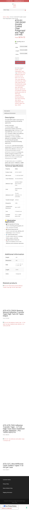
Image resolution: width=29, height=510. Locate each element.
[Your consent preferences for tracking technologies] (26, 507)
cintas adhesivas (21, 79)
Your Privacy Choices (10, 506)
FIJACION (17, 89)
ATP (19, 77)
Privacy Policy (6, 484)
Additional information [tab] (9, 113)
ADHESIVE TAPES (21, 73)
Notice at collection (7, 508)
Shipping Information (7, 492)
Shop (8, 17)
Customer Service (7, 479)
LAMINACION (18, 95)
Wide (17, 47)
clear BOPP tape (18, 81)
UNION (19, 105)
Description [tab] (7, 111)
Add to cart (20, 62)
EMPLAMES (20, 87)
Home (4, 17)
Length (17, 50)
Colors (17, 54)
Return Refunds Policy (8, 488)
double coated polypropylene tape (20, 85)
